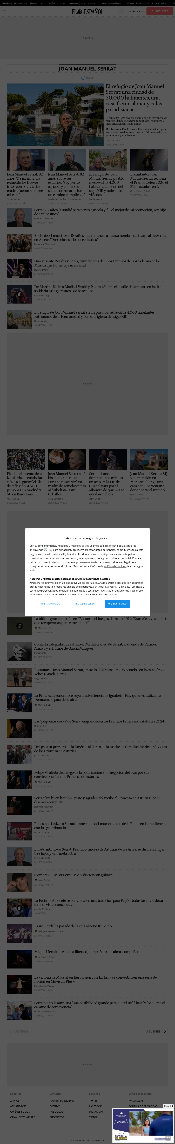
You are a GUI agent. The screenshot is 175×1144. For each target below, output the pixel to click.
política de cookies (115, 566)
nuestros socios (80, 545)
